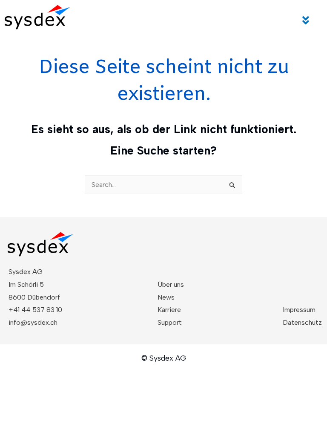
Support (170, 322)
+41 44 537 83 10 (35, 310)
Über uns (171, 284)
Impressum (299, 310)
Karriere (169, 310)
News (166, 297)
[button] (306, 20)
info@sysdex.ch (33, 322)
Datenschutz (302, 322)
